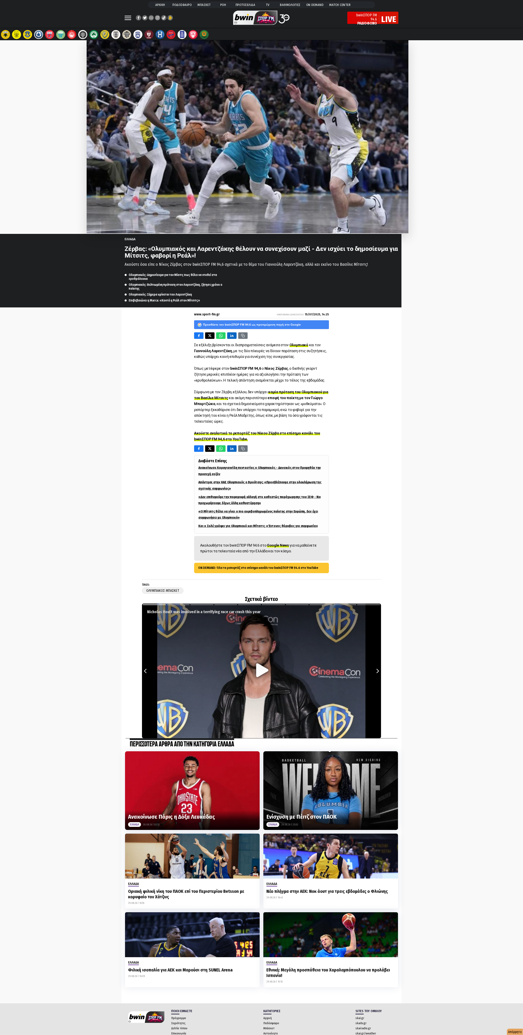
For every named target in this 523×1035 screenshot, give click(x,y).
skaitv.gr (361, 1023)
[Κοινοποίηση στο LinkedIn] (232, 335)
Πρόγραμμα (178, 1018)
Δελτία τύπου (179, 1028)
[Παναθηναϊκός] (93, 34)
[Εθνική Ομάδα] (182, 34)
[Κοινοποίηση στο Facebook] (198, 335)
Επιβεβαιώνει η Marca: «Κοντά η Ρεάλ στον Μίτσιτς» (164, 300)
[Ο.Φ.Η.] (82, 34)
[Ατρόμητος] (38, 34)
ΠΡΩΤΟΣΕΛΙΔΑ (245, 5)
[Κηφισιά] (137, 34)
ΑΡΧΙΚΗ (160, 5)
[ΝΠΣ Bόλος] (49, 34)
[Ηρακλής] (159, 34)
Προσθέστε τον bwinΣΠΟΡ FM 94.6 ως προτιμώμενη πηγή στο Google (252, 324)
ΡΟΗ (223, 5)
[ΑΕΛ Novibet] (148, 34)
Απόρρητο (515, 1032)
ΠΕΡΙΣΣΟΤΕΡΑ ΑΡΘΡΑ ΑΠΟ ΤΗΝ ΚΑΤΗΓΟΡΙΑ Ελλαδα (182, 744)
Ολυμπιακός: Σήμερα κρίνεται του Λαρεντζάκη (160, 294)
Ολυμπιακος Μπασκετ (162, 590)
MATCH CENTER (339, 5)
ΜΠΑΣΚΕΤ (204, 5)
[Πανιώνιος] (171, 34)
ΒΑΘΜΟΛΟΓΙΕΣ (290, 5)
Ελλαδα (130, 239)
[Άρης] (16, 34)
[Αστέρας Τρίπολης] (27, 34)
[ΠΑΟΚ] (115, 34)
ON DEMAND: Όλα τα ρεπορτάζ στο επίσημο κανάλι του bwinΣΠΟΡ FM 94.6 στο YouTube (258, 568)
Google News (278, 545)
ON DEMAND (315, 5)
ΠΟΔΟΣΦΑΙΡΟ (182, 5)
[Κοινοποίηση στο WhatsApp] (221, 335)
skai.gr (359, 1018)
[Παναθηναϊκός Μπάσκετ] (204, 34)
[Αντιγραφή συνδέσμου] (243, 335)
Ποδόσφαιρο (271, 1023)
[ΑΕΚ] (5, 34)
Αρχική (267, 1018)
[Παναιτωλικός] (104, 34)
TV (267, 5)
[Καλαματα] (126, 34)
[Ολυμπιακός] (71, 34)
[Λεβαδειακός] (60, 34)
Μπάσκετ (269, 1028)
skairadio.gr (363, 1028)
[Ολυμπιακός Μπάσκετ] (193, 34)
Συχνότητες (178, 1023)
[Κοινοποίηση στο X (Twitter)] (210, 335)
